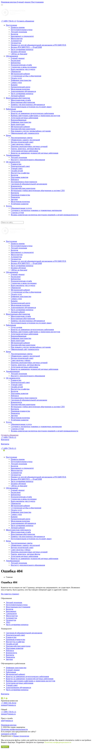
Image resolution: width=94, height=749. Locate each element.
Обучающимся (12, 56)
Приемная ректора (8, 725)
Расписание (16, 60)
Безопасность (16, 186)
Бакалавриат (11, 611)
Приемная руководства (20, 195)
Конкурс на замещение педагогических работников (32, 113)
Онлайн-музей (17, 171)
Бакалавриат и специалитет (22, 36)
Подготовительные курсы (21, 30)
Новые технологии (21, 736)
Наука (8, 135)
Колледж (14, 34)
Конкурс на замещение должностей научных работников (34, 153)
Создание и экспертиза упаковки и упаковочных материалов (36, 210)
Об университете (13, 162)
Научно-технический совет (22, 142)
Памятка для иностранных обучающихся (28, 104)
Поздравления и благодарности (24, 182)
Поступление (11, 25)
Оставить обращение (25, 21)
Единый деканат (18, 58)
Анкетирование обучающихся (23, 91)
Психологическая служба (21, 65)
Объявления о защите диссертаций (25, 140)
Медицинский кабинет (20, 74)
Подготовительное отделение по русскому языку (31, 107)
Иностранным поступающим (18, 607)
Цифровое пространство (21, 80)
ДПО (8, 622)
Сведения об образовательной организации (29, 184)
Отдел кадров (16, 111)
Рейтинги (15, 179)
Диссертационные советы (21, 138)
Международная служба (21, 100)
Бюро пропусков (18, 124)
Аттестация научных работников (24, 118)
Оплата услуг (16, 78)
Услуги (9, 206)
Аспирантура (16, 41)
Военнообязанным (18, 120)
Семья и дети (16, 82)
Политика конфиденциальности (14, 729)
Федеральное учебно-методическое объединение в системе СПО (38, 190)
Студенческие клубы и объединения (26, 76)
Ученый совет (17, 168)
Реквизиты (15, 197)
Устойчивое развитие (20, 204)
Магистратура (17, 38)
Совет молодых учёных (20, 144)
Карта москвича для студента (23, 69)
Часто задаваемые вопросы (22, 49)
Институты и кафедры (20, 173)
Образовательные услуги (21, 208)
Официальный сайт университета (25, 133)
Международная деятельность (18, 530)
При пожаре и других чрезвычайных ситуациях (31, 131)
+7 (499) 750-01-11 (8, 21)
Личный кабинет (18, 96)
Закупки (14, 199)
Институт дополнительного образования (28, 160)
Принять (5, 747)
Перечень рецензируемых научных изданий (29, 146)
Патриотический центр (20, 87)
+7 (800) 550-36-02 (8, 703)
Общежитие (16, 71)
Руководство (16, 164)
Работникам (11, 109)
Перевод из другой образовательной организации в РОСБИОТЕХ (38, 45)
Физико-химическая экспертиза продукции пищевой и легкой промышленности (44, 215)
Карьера (14, 85)
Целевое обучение (18, 52)
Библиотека (16, 63)
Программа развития (19, 177)
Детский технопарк (19, 32)
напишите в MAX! (9, 734)
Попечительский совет (20, 166)
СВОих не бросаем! (19, 54)
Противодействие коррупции (23, 129)
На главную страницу (10, 594)
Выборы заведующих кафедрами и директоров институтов (35, 116)
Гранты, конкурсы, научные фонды (25, 149)
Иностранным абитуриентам (18, 98)
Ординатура (16, 43)
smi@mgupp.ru (7, 720)
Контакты (15, 193)
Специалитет (11, 613)
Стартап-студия (17, 212)
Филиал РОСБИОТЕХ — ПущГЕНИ (26, 47)
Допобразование (13, 155)
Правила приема (18, 27)
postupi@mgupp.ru (8, 705)
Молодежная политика (20, 89)
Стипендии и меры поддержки (24, 67)
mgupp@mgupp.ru (8, 714)
